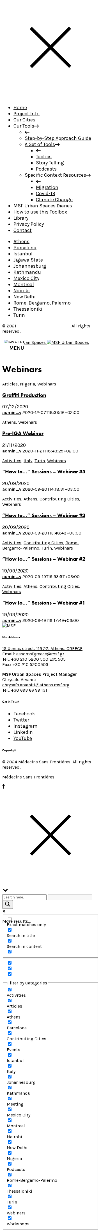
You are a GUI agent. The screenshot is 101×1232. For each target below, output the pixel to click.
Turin (19, 315)
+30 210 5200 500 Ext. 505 (38, 659)
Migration (47, 187)
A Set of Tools (40, 144)
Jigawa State (28, 260)
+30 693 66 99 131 (29, 690)
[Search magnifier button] (7, 904)
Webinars (46, 384)
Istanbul (23, 254)
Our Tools (23, 126)
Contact (22, 230)
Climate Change (54, 199)
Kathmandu (27, 272)
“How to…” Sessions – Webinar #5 (43, 471)
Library (20, 218)
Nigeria (27, 384)
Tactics (44, 157)
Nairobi (21, 290)
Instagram (25, 726)
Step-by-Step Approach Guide (58, 138)
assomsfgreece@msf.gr (40, 653)
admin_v (11, 412)
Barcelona (24, 248)
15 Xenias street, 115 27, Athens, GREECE (42, 648)
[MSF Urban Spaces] (46, 342)
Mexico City (26, 278)
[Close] (50, 96)
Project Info (26, 114)
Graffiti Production (24, 395)
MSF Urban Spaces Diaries (42, 206)
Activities (11, 460)
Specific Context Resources (55, 175)
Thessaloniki (27, 309)
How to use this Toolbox (40, 212)
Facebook (24, 714)
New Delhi (24, 297)
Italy (28, 460)
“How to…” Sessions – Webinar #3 (43, 515)
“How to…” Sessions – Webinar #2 (43, 559)
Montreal (23, 284)
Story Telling (50, 163)
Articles (10, 384)
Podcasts (46, 169)
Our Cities (24, 120)
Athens (21, 241)
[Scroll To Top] (3, 787)
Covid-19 (45, 193)
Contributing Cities (59, 499)
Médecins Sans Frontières (43, 326)
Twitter (21, 720)
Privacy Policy (28, 224)
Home (20, 107)
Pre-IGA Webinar (22, 433)
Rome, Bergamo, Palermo (42, 303)
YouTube (22, 738)
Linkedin (23, 732)
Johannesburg (29, 266)
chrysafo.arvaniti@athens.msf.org (36, 684)
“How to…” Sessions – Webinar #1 (43, 603)
